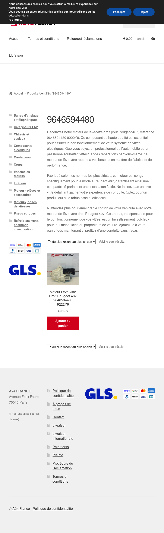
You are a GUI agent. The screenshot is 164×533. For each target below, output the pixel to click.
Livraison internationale (63, 436)
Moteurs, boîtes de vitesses (25, 204)
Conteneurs (22, 157)
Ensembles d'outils (22, 174)
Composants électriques (23, 147)
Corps (18, 164)
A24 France (21, 508)
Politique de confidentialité (63, 393)
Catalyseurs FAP (26, 127)
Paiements (61, 446)
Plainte (58, 454)
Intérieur (20, 183)
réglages (15, 19)
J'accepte (119, 12)
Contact (58, 416)
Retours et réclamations (84, 38)
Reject (144, 12)
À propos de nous (62, 406)
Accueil (14, 38)
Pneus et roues (25, 213)
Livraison (16, 55)
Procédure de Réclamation (63, 466)
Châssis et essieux (21, 136)
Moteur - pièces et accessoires (27, 192)
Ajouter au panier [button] (62, 323)
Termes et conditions (43, 38)
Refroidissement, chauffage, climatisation (26, 224)
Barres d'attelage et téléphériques (26, 117)
